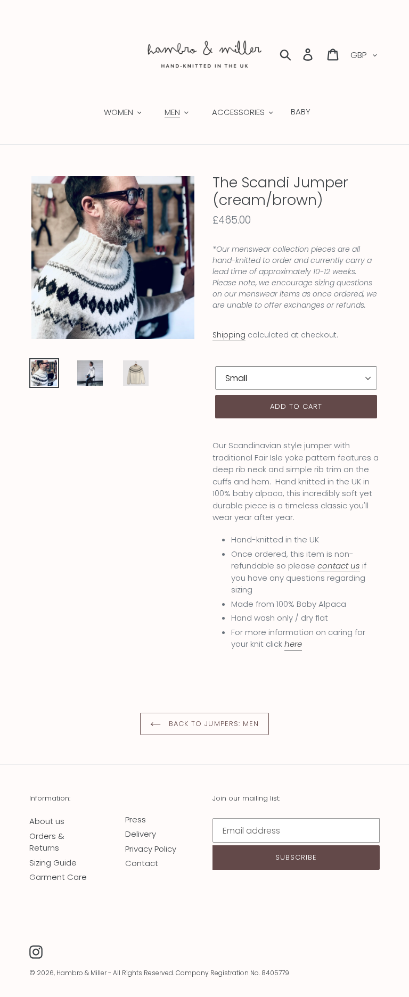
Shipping (229, 334)
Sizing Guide (53, 862)
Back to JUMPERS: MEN (212, 724)
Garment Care (58, 877)
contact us (338, 565)
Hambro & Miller (81, 972)
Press (135, 819)
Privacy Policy (150, 848)
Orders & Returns (46, 842)
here (293, 643)
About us (46, 821)
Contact (141, 863)
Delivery (140, 833)
